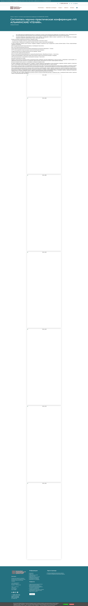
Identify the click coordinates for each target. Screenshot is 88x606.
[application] (44, 8)
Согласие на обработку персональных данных (56, 574)
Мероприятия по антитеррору (34, 579)
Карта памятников (32, 575)
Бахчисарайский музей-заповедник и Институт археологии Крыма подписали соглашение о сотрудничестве (36, 587)
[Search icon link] (57, 3)
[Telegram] (13, 592)
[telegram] (71, 3)
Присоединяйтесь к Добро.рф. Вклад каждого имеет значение (35, 591)
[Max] (75, 3)
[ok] (73, 3)
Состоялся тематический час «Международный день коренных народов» (36, 589)
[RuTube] (77, 3)
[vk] (69, 3)
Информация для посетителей (34, 576)
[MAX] (17, 592)
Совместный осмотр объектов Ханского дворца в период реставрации (36, 584)
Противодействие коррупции (34, 578)
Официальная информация (34, 577)
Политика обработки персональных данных (55, 573)
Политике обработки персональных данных (47, 605)
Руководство (31, 573)
